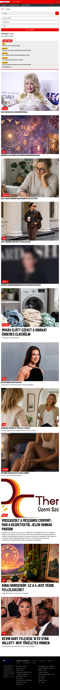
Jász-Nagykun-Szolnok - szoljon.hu (46, 666)
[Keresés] (53, 2)
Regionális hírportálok (22, 660)
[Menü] (57, 2)
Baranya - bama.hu (21, 668)
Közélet (34, 660)
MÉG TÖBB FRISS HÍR (6, 67)
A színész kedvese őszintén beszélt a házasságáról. (18, 646)
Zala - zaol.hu (41, 682)
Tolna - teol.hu (41, 676)
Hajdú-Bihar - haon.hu (21, 682)
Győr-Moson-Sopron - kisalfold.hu (24, 680)
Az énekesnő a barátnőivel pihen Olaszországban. (17, 385)
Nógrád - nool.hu (42, 670)
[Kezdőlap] (5, 2)
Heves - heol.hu (19, 684)
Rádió (34, 662)
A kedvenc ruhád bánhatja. (10, 338)
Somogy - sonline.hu (43, 672)
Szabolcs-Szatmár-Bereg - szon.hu (46, 674)
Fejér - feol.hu (19, 678)
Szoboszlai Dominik (14, 5)
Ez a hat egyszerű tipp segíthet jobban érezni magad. (18, 430)
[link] (5, 108)
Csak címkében (30, 30)
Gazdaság (42, 660)
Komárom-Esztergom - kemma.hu (46, 668)
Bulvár (18, 662)
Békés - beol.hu (19, 670)
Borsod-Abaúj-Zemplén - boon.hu (24, 672)
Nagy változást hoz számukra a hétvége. (15, 593)
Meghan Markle (26, 5)
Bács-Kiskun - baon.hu (21, 666)
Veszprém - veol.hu (42, 680)
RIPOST (2, 9)
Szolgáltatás (26, 662)
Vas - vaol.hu (41, 678)
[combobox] (28, 18)
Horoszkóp (4, 5)
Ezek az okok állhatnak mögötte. (11, 475)
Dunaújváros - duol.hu (21, 676)
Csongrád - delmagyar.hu (22, 674)
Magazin (50, 660)
